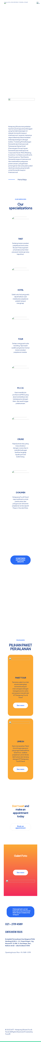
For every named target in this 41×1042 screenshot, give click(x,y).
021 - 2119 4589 (14, 924)
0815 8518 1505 (13, 931)
